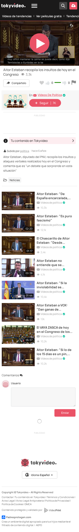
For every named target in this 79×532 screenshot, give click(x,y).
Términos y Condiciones (60, 497)
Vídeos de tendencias (17, 16)
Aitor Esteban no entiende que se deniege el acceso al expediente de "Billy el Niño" (54, 263)
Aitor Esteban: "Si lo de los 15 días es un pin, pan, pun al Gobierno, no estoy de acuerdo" (54, 352)
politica (24, 151)
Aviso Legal (8, 500)
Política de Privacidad (57, 500)
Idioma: (40, 475)
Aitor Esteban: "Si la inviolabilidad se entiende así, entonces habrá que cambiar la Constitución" (54, 285)
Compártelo (18, 83)
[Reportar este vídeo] (74, 83)
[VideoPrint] (52, 510)
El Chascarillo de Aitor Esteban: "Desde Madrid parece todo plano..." (53, 240)
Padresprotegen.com (18, 517)
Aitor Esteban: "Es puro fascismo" (54, 218)
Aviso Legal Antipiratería (30, 500)
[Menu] (34, 6)
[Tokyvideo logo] (39, 463)
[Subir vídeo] (73, 5)
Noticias (15, 180)
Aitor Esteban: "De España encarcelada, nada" (52, 196)
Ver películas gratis (49, 16)
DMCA (28, 504)
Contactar (7, 497)
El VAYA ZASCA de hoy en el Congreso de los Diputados (53, 329)
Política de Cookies (12, 504)
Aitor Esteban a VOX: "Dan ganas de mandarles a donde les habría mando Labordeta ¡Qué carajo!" (55, 307)
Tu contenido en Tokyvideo (30, 497)
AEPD (39, 525)
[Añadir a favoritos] (42, 83)
